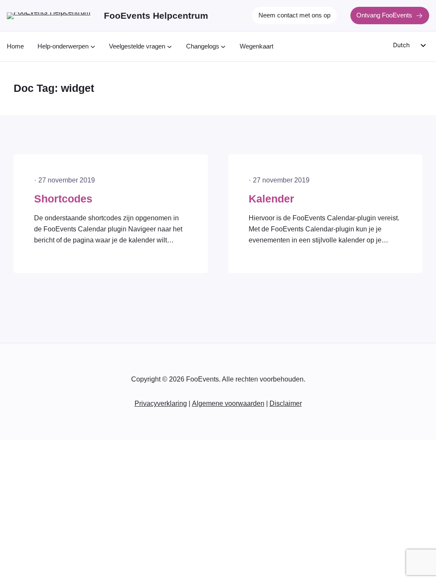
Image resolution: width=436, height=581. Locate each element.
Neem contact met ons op (294, 15)
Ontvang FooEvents (384, 15)
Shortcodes (63, 199)
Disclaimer (286, 403)
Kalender (271, 199)
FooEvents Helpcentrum (156, 15)
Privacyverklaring (161, 403)
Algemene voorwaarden (228, 403)
